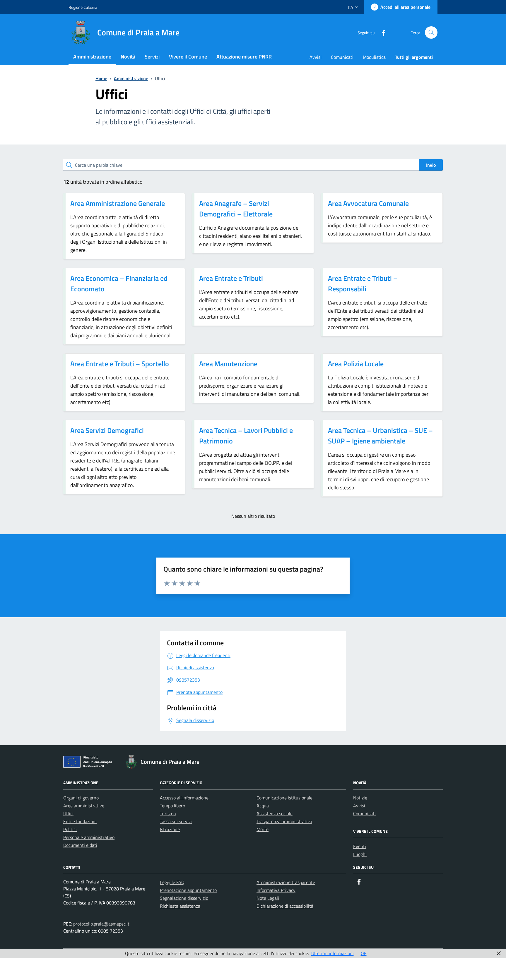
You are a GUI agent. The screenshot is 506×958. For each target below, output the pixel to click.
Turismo (168, 813)
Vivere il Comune (188, 57)
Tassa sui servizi (176, 821)
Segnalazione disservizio (184, 898)
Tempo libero (172, 805)
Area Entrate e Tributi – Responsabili (363, 283)
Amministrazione (92, 57)
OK (364, 953)
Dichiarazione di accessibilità (285, 905)
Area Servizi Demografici (107, 430)
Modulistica (374, 57)
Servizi (152, 57)
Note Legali (268, 898)
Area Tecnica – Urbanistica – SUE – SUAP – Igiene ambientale (380, 435)
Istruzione (170, 829)
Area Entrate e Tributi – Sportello (119, 363)
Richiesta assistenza (180, 905)
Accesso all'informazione (184, 797)
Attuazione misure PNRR (244, 57)
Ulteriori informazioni (332, 953)
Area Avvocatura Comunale (368, 203)
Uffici (68, 813)
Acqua (263, 805)
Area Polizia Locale (356, 363)
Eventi (359, 846)
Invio (431, 164)
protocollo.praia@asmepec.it (101, 923)
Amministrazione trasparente (286, 882)
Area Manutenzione (228, 363)
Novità (128, 57)
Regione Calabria (83, 7)
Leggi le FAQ (172, 882)
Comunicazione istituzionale (284, 797)
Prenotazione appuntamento (188, 890)
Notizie (360, 797)
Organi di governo (81, 797)
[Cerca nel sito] (431, 32)
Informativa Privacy (276, 890)
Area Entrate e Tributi (231, 278)
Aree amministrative (83, 805)
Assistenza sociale (275, 813)
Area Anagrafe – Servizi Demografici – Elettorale (236, 208)
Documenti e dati (80, 845)
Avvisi (316, 57)
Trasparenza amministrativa (284, 821)
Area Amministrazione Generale (117, 203)
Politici (70, 829)
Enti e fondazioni (80, 821)
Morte (263, 829)
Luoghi (360, 854)
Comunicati (342, 57)
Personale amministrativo (88, 837)
